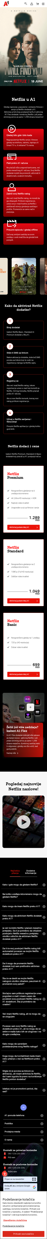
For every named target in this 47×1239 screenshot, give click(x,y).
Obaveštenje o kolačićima (15, 1220)
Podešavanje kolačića (13, 1226)
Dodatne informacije (30, 872)
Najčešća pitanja (15, 872)
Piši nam (11, 1157)
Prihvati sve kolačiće (23, 1234)
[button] (31, 4)
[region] (23, 1215)
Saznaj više (11, 753)
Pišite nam (12, 1172)
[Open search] (25, 3)
